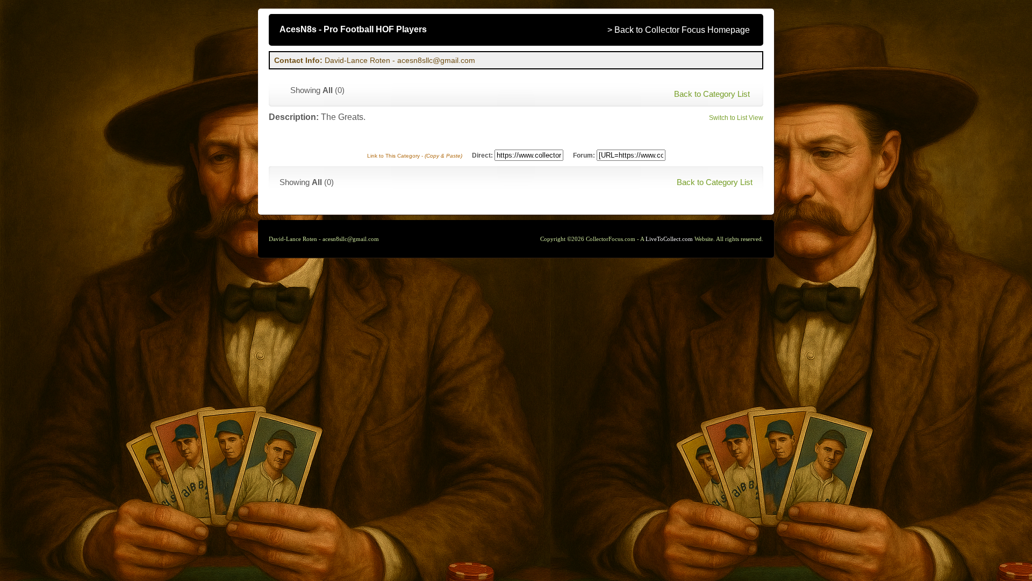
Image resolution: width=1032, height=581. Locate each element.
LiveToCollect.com (669, 239)
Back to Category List (712, 93)
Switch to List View (736, 118)
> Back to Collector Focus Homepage (678, 29)
